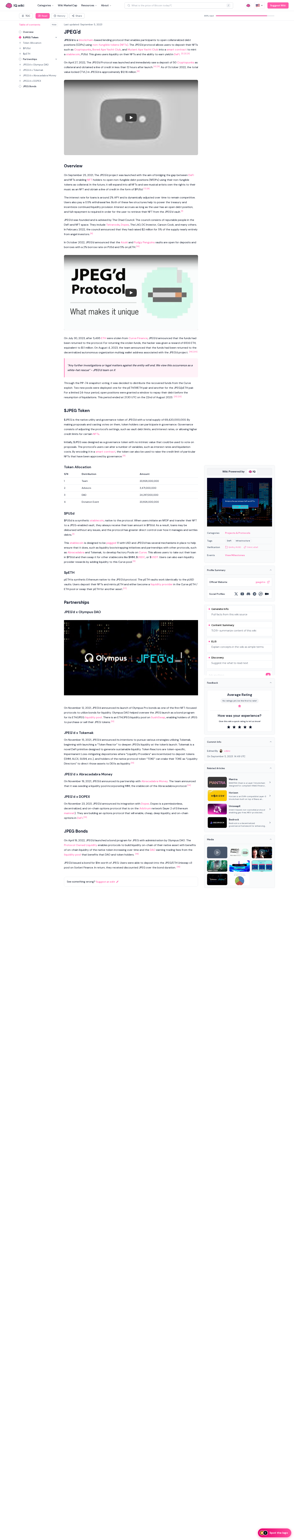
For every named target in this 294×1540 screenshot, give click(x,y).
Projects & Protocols (237, 532)
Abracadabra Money (154, 781)
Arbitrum (145, 808)
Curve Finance (138, 338)
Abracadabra (76, 552)
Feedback (212, 682)
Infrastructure (243, 540)
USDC (141, 557)
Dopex (125, 224)
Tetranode (113, 224)
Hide (54, 24)
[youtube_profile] (242, 594)
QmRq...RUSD (234, 547)
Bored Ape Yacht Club (106, 49)
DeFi (177, 54)
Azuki (124, 242)
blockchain (86, 40)
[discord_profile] (248, 594)
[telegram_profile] (254, 594)
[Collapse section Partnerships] (56, 59)
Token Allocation (32, 42)
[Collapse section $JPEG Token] (56, 37)
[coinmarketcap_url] (261, 594)
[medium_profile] (267, 594)
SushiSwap (158, 717)
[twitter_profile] (236, 594)
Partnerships (30, 59)
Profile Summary (216, 570)
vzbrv (227, 750)
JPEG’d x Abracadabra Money (39, 75)
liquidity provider (162, 584)
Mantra (233, 779)
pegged (111, 543)
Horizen (233, 792)
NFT (89, 180)
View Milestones (235, 555)
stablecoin (73, 54)
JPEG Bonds (29, 86)
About (105, 5)
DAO (153, 850)
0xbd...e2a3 (252, 547)
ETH (103, 338)
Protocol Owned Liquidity (80, 845)
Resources (87, 5)
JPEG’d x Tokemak (33, 70)
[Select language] (259, 5)
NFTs (96, 434)
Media (210, 839)
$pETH (26, 53)
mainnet (69, 813)
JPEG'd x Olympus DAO (36, 64)
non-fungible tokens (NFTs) (110, 45)
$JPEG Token (30, 37)
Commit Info (214, 741)
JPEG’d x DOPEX (32, 80)
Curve (143, 552)
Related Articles (216, 768)
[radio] (228, 727)
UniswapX (234, 806)
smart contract (177, 49)
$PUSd (26, 48)
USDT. (155, 557)
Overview (28, 31)
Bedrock (234, 819)
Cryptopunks (82, 49)
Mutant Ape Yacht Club (143, 49)
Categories (44, 5)
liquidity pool (93, 717)
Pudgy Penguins (144, 242)
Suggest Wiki (278, 5)
